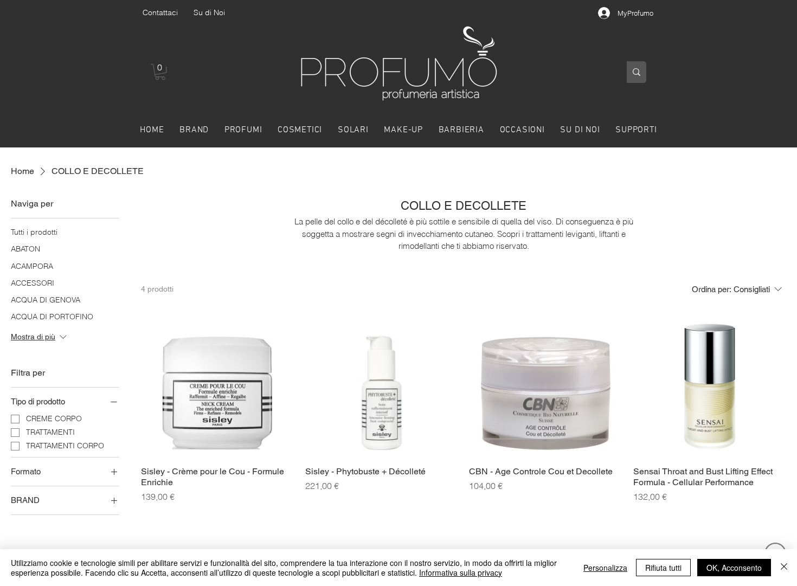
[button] (160, 72)
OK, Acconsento (734, 567)
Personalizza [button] (605, 567)
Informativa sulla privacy (460, 572)
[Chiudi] (783, 567)
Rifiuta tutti (663, 567)
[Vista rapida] (217, 381)
